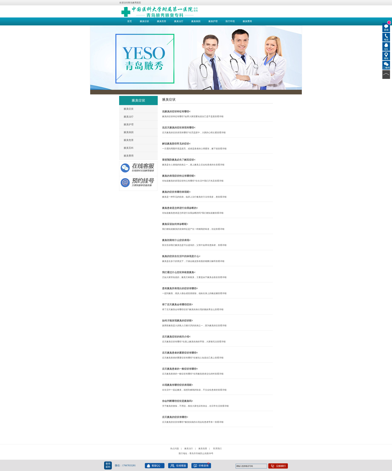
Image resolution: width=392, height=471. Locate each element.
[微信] (386, 65)
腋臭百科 (129, 148)
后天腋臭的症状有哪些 (174, 417)
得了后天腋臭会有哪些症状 (177, 304)
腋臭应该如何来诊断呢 (174, 224)
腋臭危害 (161, 21)
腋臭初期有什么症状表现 (175, 240)
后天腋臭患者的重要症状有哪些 (179, 352)
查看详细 (219, 116)
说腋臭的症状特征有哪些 (175, 111)
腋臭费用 (247, 21)
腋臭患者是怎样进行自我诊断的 (179, 208)
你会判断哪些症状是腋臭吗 (177, 401)
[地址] (386, 55)
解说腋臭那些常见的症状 (175, 143)
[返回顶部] (386, 74)
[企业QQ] (386, 46)
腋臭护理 (213, 21)
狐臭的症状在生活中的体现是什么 (180, 256)
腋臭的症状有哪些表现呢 (175, 192)
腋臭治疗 (178, 21)
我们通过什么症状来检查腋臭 (178, 272)
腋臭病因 (195, 21)
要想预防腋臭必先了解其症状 (178, 159)
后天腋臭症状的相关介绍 (175, 336)
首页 (129, 21)
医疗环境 (230, 21)
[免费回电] (386, 37)
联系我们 (217, 448)
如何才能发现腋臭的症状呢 (177, 320)
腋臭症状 (144, 21)
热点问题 (174, 448)
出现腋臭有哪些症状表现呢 (177, 385)
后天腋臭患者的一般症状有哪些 (179, 368)
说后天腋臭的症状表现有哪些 (178, 127)
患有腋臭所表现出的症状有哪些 (179, 288)
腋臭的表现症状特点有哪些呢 (178, 175)
